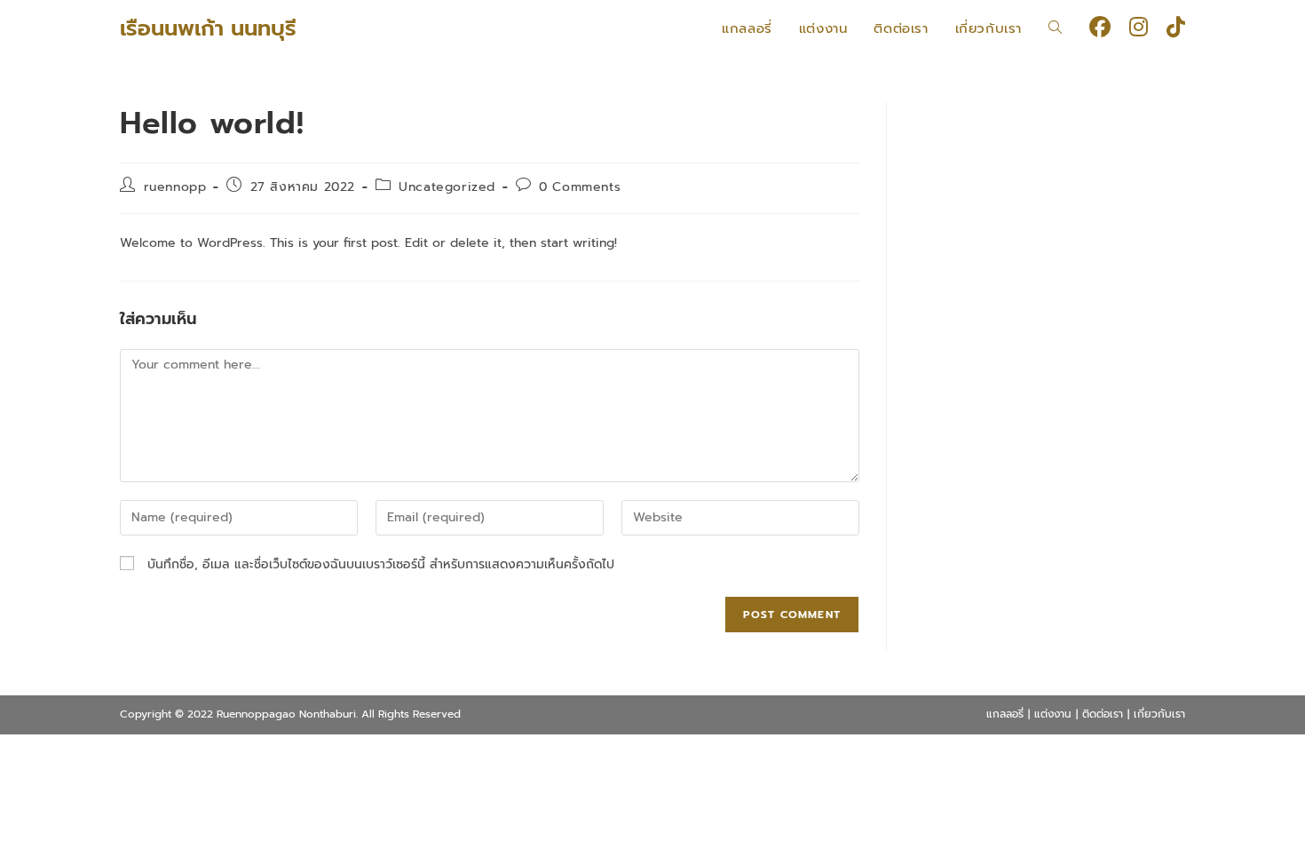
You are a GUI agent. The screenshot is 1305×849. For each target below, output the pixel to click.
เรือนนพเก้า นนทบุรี (208, 28)
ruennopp (175, 187)
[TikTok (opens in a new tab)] (1175, 27)
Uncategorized (447, 187)
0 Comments (580, 187)
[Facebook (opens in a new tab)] (1100, 27)
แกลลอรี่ (1005, 714)
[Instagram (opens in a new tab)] (1138, 27)
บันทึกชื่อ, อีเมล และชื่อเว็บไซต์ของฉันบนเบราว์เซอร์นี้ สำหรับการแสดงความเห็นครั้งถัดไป (380, 564)
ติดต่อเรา (1102, 714)
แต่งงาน (1053, 714)
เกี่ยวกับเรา (1159, 714)
